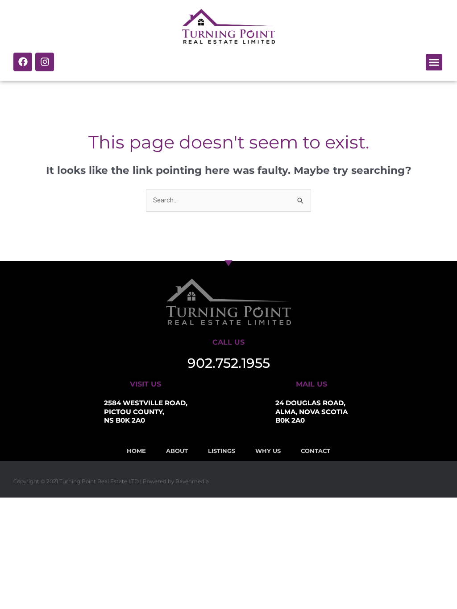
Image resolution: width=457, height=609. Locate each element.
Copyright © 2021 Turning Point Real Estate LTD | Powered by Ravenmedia (111, 481)
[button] (434, 62)
